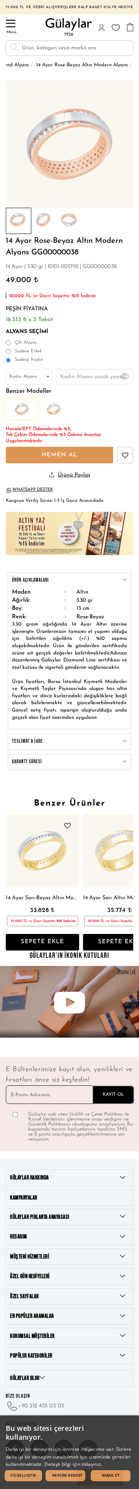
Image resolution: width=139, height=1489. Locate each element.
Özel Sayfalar (24, 1296)
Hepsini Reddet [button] (67, 1475)
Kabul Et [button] (110, 1475)
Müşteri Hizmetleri (29, 1256)
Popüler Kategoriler (31, 1355)
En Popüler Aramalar (32, 1316)
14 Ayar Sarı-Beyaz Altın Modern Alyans (42, 898)
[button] (23, 1475)
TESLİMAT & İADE (27, 741)
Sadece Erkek (28, 351)
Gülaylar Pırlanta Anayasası (40, 1217)
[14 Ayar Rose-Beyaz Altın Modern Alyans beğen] (125, 455)
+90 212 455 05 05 (41, 1406)
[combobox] (29, 376)
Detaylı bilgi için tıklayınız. (73, 1464)
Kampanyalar (23, 1197)
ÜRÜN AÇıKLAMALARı (30, 580)
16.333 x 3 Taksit (29, 320)
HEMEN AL (59, 455)
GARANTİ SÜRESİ (27, 762)
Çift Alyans (25, 342)
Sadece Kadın (29, 359)
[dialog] (69, 1452)
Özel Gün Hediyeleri (30, 1276)
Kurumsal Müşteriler (32, 1336)
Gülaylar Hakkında (29, 1177)
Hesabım (18, 1236)
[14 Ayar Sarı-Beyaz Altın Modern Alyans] (42, 850)
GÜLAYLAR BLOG (25, 1378)
